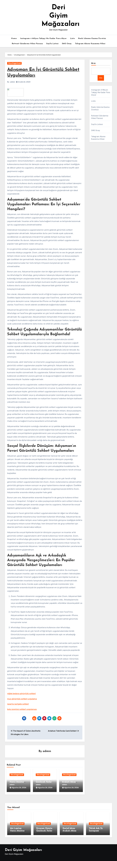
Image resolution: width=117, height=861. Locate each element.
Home (14, 38)
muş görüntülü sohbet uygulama (22, 699)
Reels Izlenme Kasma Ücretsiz (92, 38)
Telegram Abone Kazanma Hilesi (90, 44)
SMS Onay (67, 44)
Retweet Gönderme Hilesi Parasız (27, 44)
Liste (72, 38)
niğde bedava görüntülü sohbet (21, 693)
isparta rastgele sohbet (18, 704)
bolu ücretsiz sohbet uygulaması (22, 709)
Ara (93, 63)
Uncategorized (14, 63)
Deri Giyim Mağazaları (60, 16)
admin (12, 82)
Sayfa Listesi (52, 44)
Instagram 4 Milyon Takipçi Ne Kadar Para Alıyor (43, 38)
